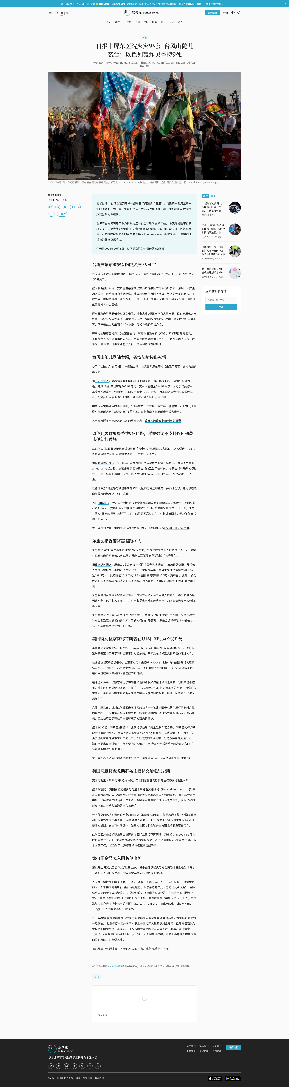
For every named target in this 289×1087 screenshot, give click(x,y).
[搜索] (238, 12)
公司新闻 (217, 1051)
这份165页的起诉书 (107, 662)
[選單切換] (121, 22)
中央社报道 (102, 381)
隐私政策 (87, 1077)
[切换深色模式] (232, 12)
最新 (205, 195)
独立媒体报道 (103, 564)
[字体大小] (56, 13)
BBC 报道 (101, 727)
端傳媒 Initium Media (68, 1077)
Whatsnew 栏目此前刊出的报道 (170, 758)
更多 (213, 195)
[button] (117, 22)
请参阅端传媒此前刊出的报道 (163, 420)
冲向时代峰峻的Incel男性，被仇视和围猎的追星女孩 (213, 228)
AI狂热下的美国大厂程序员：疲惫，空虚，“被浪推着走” (213, 207)
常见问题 (191, 1051)
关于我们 (191, 1046)
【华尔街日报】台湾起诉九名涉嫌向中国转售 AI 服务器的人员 (213, 250)
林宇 (204, 214)
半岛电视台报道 (104, 463)
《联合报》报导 (104, 288)
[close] (285, 3)
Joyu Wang (207, 258)
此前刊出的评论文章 (176, 528)
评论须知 (102, 1015)
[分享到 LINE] (79, 207)
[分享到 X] (57, 207)
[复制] (50, 207)
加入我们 (217, 1046)
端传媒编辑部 (115, 966)
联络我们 (204, 1046)
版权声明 (204, 1051)
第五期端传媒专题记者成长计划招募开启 (212, 270)
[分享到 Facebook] (65, 207)
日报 (144, 37)
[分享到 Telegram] (72, 207)
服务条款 (99, 1077)
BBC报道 (103, 503)
